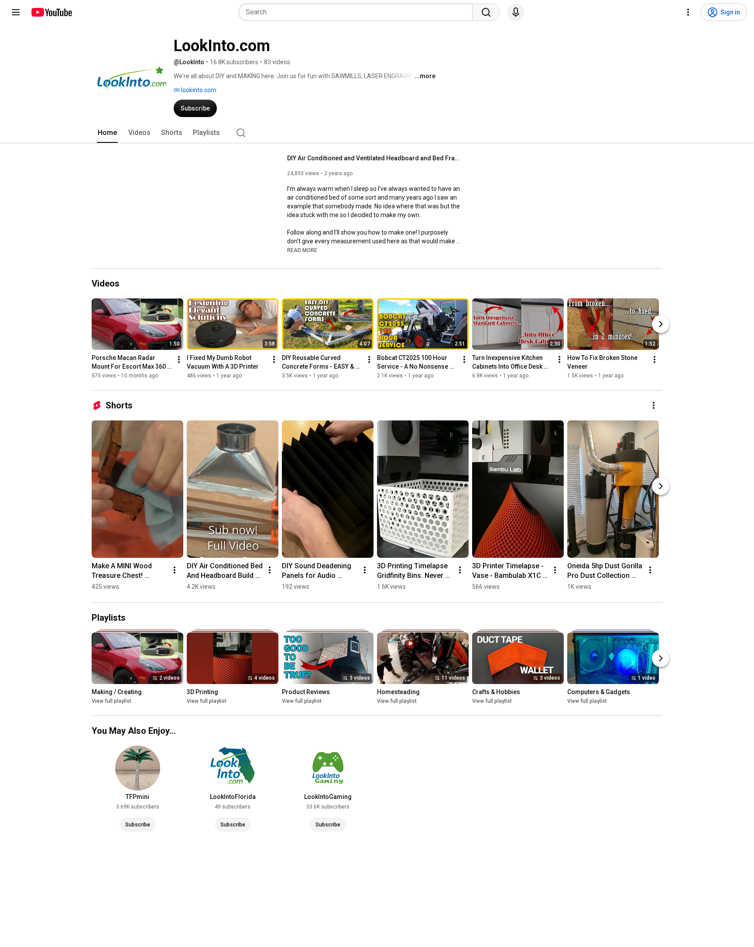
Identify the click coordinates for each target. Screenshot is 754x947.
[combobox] (358, 12)
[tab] (107, 132)
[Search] (486, 12)
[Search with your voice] (515, 12)
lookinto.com (198, 89)
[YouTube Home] (51, 12)
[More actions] (179, 359)
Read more (302, 250)
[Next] (660, 324)
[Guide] (15, 12)
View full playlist (111, 701)
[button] (302, 249)
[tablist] (377, 132)
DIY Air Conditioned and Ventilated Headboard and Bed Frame (374, 158)
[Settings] (688, 12)
